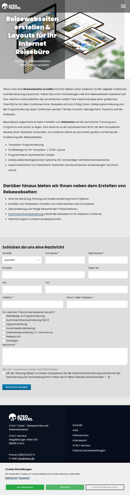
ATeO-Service (81, 445)
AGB (75, 430)
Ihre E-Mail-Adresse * (80, 297)
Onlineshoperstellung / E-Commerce (29, 332)
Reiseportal (13, 336)
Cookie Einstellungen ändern (105, 487)
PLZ (4, 282)
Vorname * (52, 253)
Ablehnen (65, 487)
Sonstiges (12, 340)
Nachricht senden (17, 387)
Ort (47, 282)
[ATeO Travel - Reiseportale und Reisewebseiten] (11, 6)
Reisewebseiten (40, 61)
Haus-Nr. (93, 268)
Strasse (7, 268)
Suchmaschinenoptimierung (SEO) (27, 320)
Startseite (21, 61)
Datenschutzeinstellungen (89, 450)
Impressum (80, 440)
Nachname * (96, 253)
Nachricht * (9, 345)
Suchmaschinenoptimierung (25, 214)
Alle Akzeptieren (25, 487)
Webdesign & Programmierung (25, 316)
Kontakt (78, 425)
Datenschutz (81, 435)
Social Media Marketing (20, 328)
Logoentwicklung (16, 324)
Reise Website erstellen (34, 65)
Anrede (7, 253)
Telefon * (8, 297)
